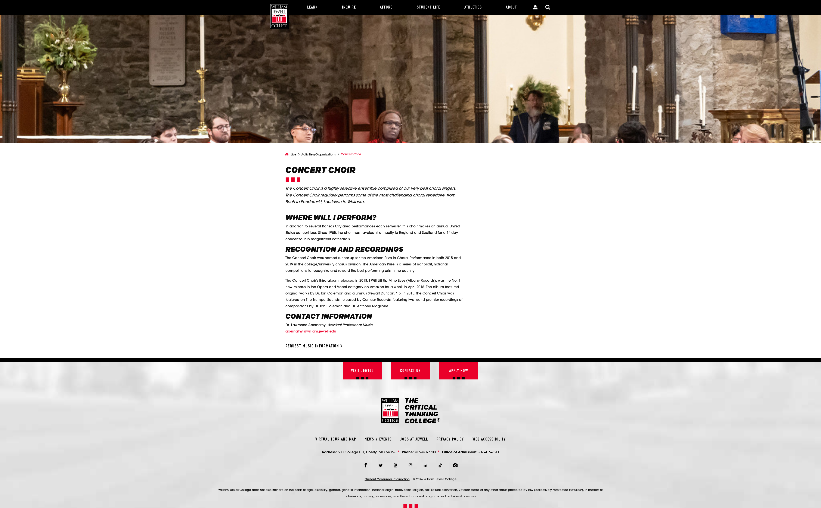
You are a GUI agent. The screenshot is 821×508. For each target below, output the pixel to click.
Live (293, 154)
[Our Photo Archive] (455, 465)
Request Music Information (312, 346)
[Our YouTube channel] (395, 465)
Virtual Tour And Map (335, 439)
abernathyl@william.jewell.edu (310, 331)
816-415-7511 (488, 452)
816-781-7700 (425, 452)
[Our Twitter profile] (380, 465)
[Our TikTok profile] (440, 465)
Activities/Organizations (318, 154)
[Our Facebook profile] (365, 465)
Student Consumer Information (387, 479)
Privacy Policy (450, 439)
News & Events (378, 439)
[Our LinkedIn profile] (425, 465)
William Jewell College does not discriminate (251, 490)
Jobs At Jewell (414, 439)
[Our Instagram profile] (410, 465)
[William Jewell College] (279, 14)
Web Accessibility (489, 439)
